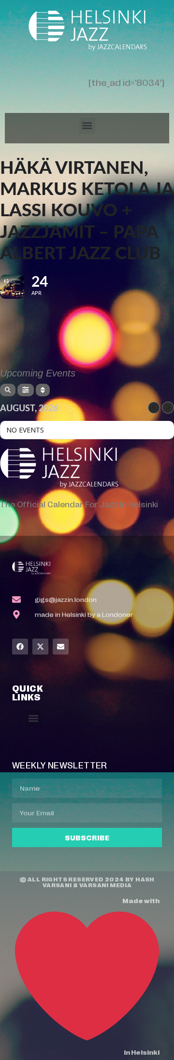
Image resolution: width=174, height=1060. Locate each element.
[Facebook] (20, 647)
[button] (87, 126)
